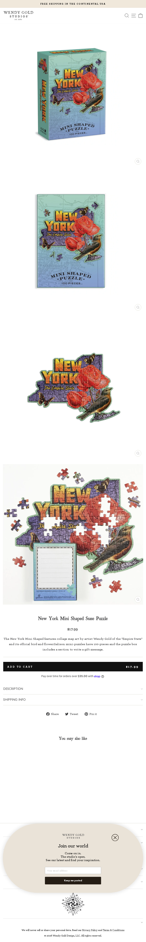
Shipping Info (14, 699)
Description (13, 689)
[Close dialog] (115, 837)
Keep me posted (73, 880)
